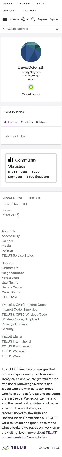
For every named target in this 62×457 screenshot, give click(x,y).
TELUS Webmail (13, 351)
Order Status (11, 292)
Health (40, 3)
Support (7, 263)
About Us (9, 231)
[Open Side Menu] (4, 19)
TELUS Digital (12, 336)
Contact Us (10, 268)
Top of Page (33, 197)
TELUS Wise (11, 356)
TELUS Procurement (17, 346)
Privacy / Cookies (14, 324)
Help (25, 203)
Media (6, 246)
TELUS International (16, 341)
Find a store (10, 277)
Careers (7, 241)
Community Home (12, 197)
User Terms (10, 282)
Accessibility (11, 236)
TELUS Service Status (18, 255)
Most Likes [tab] (27, 122)
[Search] (33, 19)
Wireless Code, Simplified (20, 319)
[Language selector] (25, 19)
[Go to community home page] (14, 19)
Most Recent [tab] (11, 122)
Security (8, 329)
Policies (7, 250)
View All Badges (31, 93)
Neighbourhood (13, 273)
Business (25, 3)
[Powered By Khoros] (31, 214)
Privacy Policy (10, 203)
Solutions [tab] (41, 122)
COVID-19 (9, 297)
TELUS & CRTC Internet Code (24, 305)
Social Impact (29, 10)
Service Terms (12, 287)
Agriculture (9, 10)
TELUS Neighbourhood (17, 28)
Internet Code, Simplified (20, 309)
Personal (8, 3)
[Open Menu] (57, 28)
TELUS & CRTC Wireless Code (24, 314)
